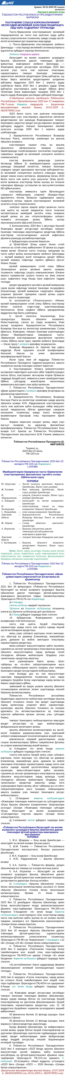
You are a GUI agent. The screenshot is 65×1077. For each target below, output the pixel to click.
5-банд (16, 614)
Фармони (22, 104)
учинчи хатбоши (18, 605)
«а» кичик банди (22, 986)
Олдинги (14, 54)
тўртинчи (14, 608)
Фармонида (37, 599)
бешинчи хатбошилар (38, 608)
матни (31, 820)
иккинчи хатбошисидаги (49, 798)
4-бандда (17, 602)
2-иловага (30, 391)
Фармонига (44, 464)
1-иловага (23, 344)
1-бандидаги (52, 940)
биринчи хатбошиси (24, 958)
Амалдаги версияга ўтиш (51, 12)
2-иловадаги (20, 884)
